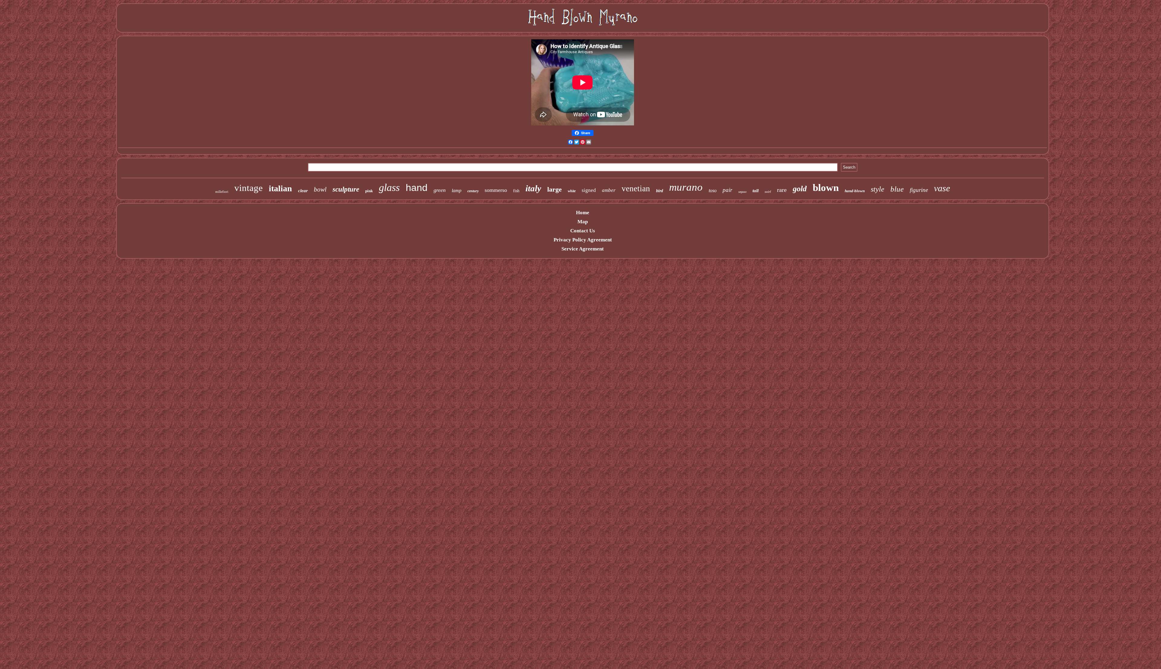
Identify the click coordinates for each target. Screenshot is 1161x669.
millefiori (221, 191)
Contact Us (582, 231)
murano (686, 187)
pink (369, 191)
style (877, 189)
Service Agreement (582, 249)
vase (942, 188)
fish (516, 191)
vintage (248, 188)
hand (417, 187)
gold (800, 188)
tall (756, 190)
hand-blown (855, 191)
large (554, 189)
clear (303, 190)
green (440, 190)
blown (826, 187)
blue (897, 189)
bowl (320, 189)
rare (782, 189)
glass (389, 187)
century (473, 191)
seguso (742, 191)
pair (727, 190)
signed (589, 190)
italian (280, 188)
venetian (636, 188)
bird (659, 191)
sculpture (346, 189)
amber (609, 190)
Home (582, 212)
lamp (456, 190)
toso (713, 190)
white (572, 191)
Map (582, 222)
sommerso (496, 190)
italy (533, 188)
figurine (919, 190)
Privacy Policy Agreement (583, 240)
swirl (768, 191)
